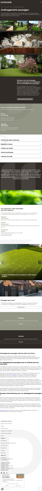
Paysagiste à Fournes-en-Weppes (7, 468)
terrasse (14, 375)
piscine (21, 375)
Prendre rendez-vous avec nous (25, 99)
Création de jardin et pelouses (10, 140)
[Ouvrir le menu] (40, 2)
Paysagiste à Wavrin (4, 464)
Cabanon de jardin (6, 156)
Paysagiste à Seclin (4, 470)
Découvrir (21, 323)
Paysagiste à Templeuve (5, 463)
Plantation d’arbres (7, 144)
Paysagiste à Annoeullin (5, 462)
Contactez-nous (21, 307)
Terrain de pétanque (7, 152)
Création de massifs (7, 148)
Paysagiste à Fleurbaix (5, 469)
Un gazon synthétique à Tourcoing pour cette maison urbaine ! (19, 275)
